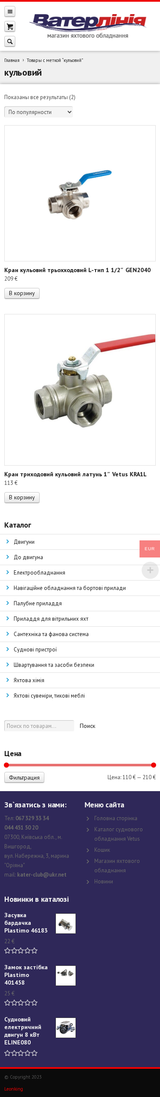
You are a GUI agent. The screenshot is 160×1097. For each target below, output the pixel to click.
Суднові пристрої (35, 649)
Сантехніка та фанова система (51, 634)
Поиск (87, 726)
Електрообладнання (39, 572)
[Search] (9, 41)
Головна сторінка (115, 818)
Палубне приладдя (38, 603)
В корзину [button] (22, 293)
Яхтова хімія (29, 680)
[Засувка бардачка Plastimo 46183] (65, 923)
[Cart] (9, 26)
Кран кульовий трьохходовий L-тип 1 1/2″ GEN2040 (77, 270)
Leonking (13, 1089)
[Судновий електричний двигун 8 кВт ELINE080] (65, 1028)
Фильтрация (24, 777)
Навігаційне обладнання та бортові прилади (70, 588)
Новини (103, 881)
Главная (12, 60)
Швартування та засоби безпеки (54, 665)
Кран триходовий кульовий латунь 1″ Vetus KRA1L (75, 474)
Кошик (102, 850)
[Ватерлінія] (87, 26)
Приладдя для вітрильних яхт (51, 618)
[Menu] (9, 11)
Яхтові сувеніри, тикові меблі (49, 695)
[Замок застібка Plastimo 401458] (65, 975)
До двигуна (28, 557)
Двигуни (24, 542)
